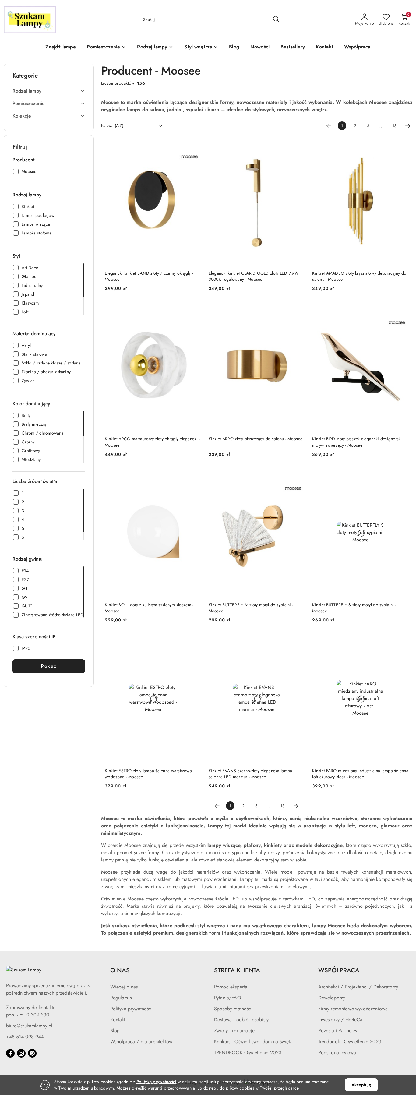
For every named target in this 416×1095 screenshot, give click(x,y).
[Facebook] (10, 1053)
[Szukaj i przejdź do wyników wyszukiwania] (276, 19)
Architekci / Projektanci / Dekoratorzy (358, 986)
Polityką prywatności (156, 1082)
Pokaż (49, 666)
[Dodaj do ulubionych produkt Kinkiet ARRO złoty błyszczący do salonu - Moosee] (297, 309)
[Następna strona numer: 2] (407, 125)
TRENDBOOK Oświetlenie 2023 (247, 1052)
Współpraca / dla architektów (141, 1041)
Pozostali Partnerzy (338, 1030)
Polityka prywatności (131, 1008)
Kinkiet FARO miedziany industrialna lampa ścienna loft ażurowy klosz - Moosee (360, 774)
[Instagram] (21, 1053)
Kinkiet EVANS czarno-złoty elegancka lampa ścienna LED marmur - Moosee (250, 774)
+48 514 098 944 (25, 1036)
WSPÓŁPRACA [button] (338, 970)
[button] (106, 47)
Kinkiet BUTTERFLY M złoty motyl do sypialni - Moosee (251, 608)
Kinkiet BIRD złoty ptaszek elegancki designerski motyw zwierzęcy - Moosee (357, 442)
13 (394, 126)
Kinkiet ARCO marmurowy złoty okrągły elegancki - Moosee (152, 442)
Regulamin (121, 997)
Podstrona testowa (337, 1052)
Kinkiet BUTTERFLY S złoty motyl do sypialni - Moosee (354, 608)
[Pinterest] (32, 1053)
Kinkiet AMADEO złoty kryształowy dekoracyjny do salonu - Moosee (359, 276)
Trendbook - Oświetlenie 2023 (349, 1041)
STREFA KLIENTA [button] (237, 970)
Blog (115, 1030)
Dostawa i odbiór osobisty (241, 1019)
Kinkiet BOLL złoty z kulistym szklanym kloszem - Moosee (149, 608)
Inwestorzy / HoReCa (340, 1019)
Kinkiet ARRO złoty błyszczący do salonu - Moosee (255, 439)
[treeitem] (48, 91)
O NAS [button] (120, 970)
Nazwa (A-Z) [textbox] (112, 125)
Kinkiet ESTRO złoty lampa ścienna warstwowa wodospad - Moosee (148, 774)
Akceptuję (361, 1085)
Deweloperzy (331, 997)
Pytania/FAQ (227, 997)
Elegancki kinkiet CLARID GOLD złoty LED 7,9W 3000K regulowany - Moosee (254, 276)
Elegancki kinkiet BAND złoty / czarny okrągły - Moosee (149, 276)
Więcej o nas (124, 986)
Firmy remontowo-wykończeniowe (353, 1008)
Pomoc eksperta (230, 986)
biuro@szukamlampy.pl (29, 1025)
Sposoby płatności (233, 1008)
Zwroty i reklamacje (234, 1030)
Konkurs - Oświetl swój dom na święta (253, 1041)
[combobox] (132, 126)
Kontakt (117, 1019)
